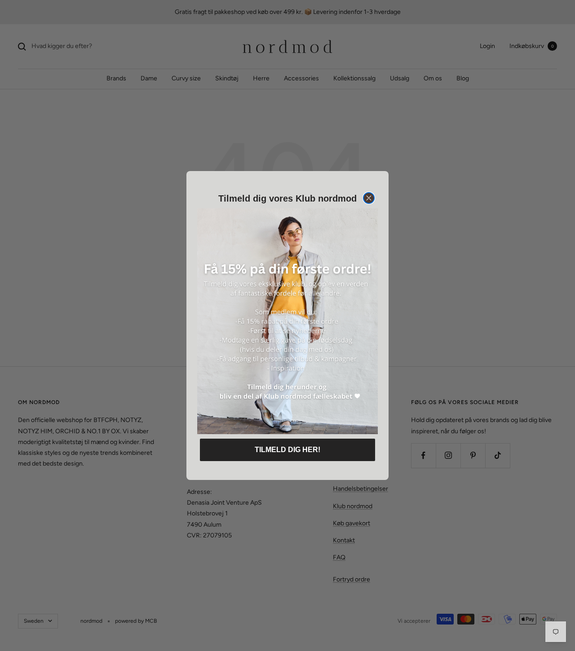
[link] (287, 321)
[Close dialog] (368, 198)
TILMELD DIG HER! (287, 449)
